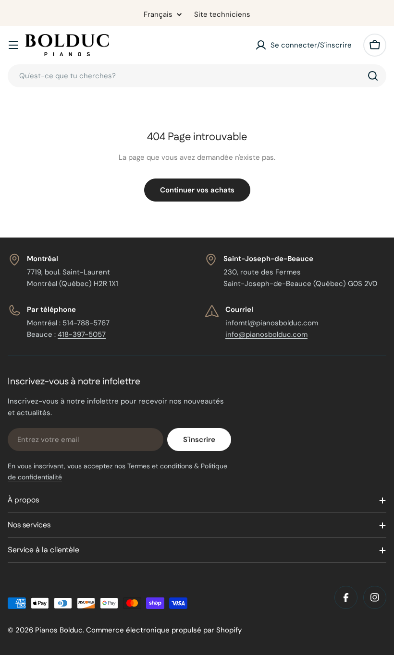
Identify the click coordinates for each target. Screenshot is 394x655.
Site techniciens (222, 14)
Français (158, 14)
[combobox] (197, 75)
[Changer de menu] (13, 45)
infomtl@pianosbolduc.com (271, 323)
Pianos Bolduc (59, 630)
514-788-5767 (86, 323)
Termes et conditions (159, 466)
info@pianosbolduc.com (266, 334)
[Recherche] (373, 76)
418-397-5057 (82, 334)
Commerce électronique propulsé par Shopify (164, 630)
